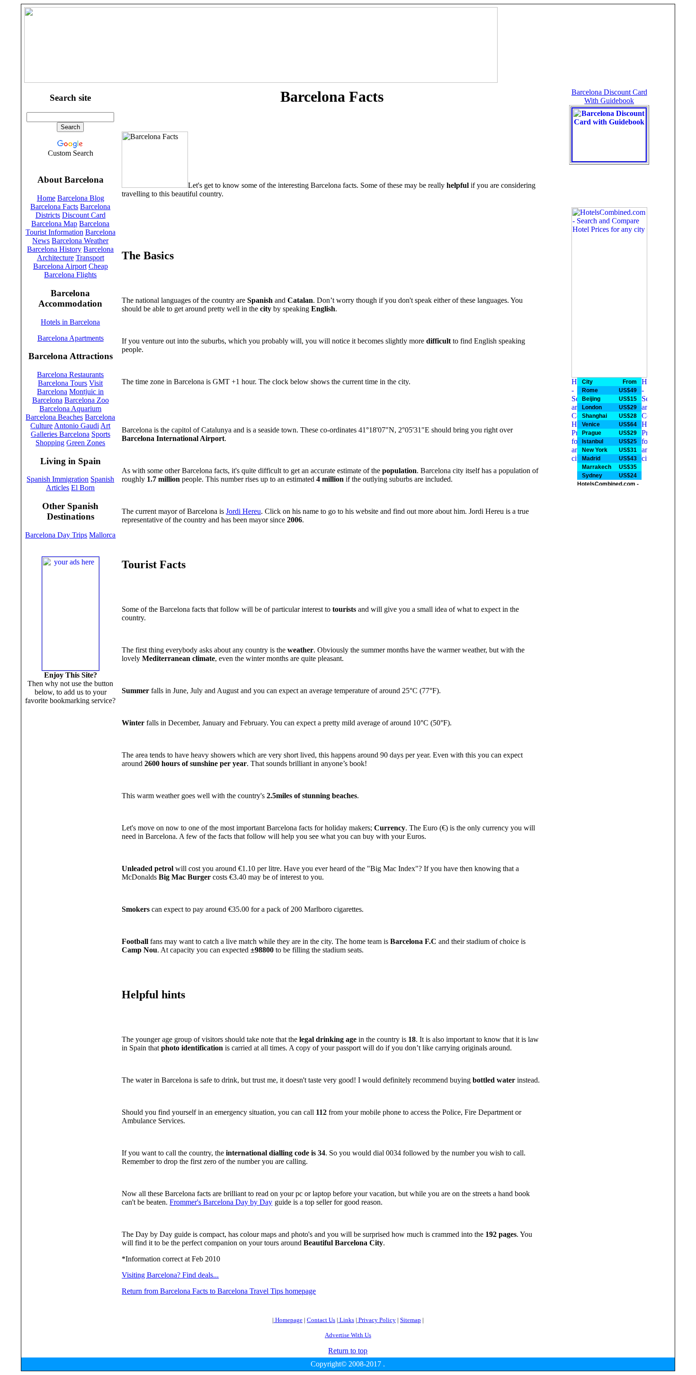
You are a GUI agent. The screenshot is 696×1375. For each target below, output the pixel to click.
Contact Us (321, 1319)
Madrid (591, 458)
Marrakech (596, 467)
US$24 (627, 475)
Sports (100, 434)
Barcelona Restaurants (70, 374)
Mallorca (102, 535)
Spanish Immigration (58, 479)
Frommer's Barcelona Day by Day (221, 1202)
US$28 (627, 416)
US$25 (627, 441)
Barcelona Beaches (54, 417)
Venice (591, 424)
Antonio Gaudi (76, 426)
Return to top (347, 1351)
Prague (591, 433)
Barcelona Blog (80, 198)
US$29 (627, 407)
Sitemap (410, 1319)
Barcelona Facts (54, 207)
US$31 (627, 450)
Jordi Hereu (243, 511)
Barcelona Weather (80, 241)
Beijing (591, 399)
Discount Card (84, 215)
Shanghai (594, 416)
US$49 (627, 390)
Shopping (50, 443)
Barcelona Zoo (86, 400)
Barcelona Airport (60, 266)
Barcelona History (54, 249)
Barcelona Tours (62, 383)
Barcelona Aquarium (70, 409)
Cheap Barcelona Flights (76, 270)
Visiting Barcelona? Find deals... (170, 1275)
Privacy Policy (376, 1319)
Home (46, 198)
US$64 (627, 424)
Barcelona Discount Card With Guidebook (609, 96)
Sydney (592, 475)
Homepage (288, 1319)
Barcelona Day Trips (56, 535)
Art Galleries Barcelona (71, 430)
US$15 (627, 399)
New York (594, 450)
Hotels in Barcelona (70, 322)
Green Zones (85, 443)
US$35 (627, 467)
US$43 (627, 458)
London (592, 407)
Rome (590, 390)
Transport (90, 258)
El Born (83, 488)
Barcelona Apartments (70, 338)
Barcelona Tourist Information (68, 228)
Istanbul (592, 441)
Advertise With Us (348, 1335)
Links (346, 1319)
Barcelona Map (54, 224)
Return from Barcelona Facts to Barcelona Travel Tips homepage (219, 1291)
